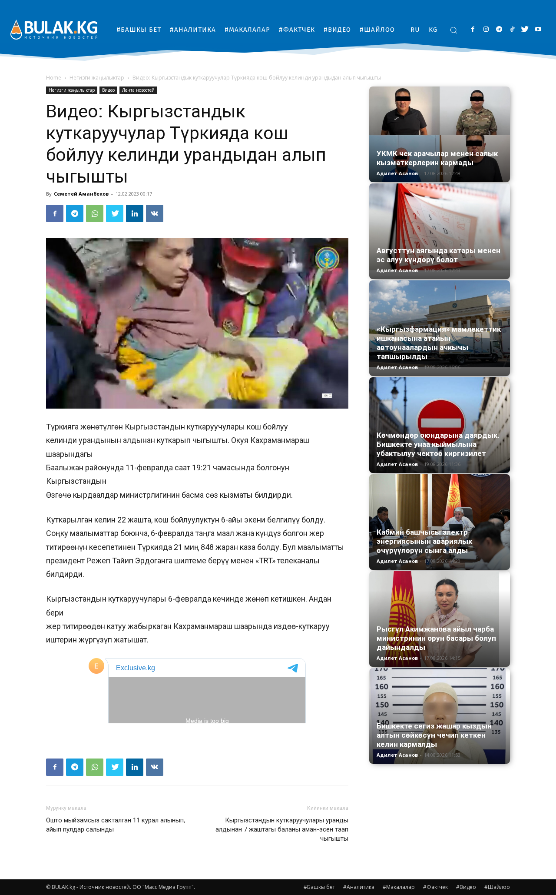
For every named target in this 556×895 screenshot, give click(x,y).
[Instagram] (485, 29)
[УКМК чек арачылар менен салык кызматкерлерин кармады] (439, 134)
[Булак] (53, 29)
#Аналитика (358, 887)
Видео (108, 90)
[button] (453, 30)
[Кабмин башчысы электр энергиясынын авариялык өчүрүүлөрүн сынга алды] (439, 522)
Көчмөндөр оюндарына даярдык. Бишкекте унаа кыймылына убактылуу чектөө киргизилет (438, 444)
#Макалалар (399, 887)
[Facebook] (472, 29)
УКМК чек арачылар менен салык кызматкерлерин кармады (437, 158)
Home (53, 77)
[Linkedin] (134, 213)
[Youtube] (538, 29)
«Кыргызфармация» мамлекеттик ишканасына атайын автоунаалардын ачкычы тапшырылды (439, 343)
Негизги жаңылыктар (97, 77)
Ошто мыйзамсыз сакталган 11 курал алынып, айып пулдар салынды (115, 824)
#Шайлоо (497, 887)
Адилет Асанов (397, 173)
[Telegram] (498, 29)
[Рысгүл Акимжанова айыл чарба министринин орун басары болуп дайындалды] (439, 619)
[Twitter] (525, 29)
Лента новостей (138, 90)
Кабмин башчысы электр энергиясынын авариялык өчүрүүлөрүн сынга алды (424, 541)
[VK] (154, 213)
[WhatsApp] (94, 213)
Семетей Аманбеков (81, 193)
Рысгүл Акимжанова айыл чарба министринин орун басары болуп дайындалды (436, 638)
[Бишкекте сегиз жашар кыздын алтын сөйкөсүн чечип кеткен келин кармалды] (439, 716)
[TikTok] (512, 29)
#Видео (466, 887)
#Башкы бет (319, 887)
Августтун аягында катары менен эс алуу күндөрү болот (438, 255)
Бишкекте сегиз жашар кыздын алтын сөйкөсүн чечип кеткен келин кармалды (434, 735)
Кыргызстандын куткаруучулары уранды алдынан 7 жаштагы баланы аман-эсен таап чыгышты (281, 829)
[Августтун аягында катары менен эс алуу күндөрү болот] (439, 226)
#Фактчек (435, 887)
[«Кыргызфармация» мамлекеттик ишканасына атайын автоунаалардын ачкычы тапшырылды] (439, 323)
